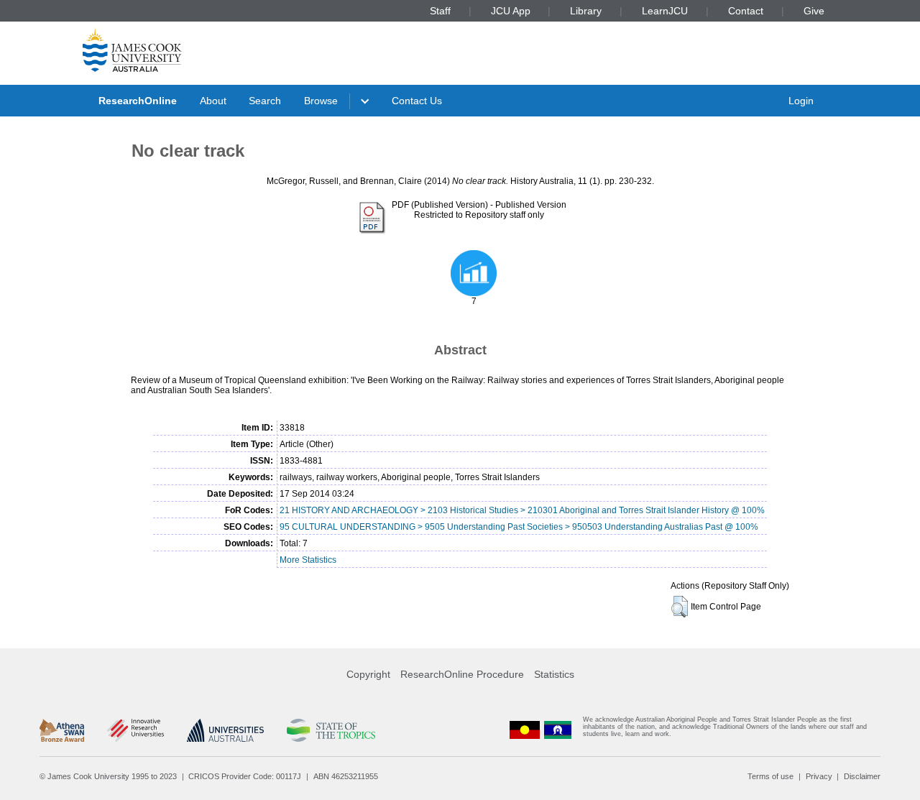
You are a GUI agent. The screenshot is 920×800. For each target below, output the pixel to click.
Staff (440, 11)
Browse (321, 100)
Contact (745, 11)
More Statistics (308, 560)
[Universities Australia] (225, 730)
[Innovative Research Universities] (135, 730)
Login (801, 100)
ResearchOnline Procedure (462, 674)
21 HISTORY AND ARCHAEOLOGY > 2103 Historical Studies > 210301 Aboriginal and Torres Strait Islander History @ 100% (522, 510)
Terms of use (771, 776)
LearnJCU (665, 11)
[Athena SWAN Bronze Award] (62, 730)
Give (814, 11)
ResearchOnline (137, 100)
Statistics (554, 674)
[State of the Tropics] (330, 730)
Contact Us (417, 100)
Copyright (368, 674)
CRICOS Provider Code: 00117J (244, 776)
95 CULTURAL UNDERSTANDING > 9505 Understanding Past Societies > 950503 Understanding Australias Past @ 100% (519, 527)
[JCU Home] (132, 49)
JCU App (510, 11)
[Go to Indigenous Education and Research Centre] (524, 730)
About (213, 100)
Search (265, 100)
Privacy (819, 776)
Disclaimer (862, 776)
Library (586, 11)
